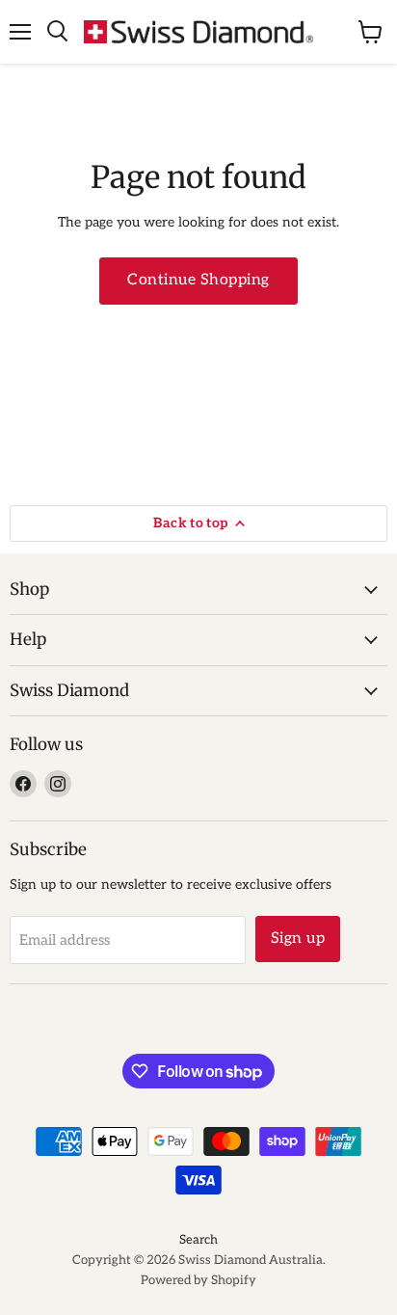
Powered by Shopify (198, 1280)
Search (198, 1240)
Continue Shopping (198, 280)
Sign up (298, 938)
